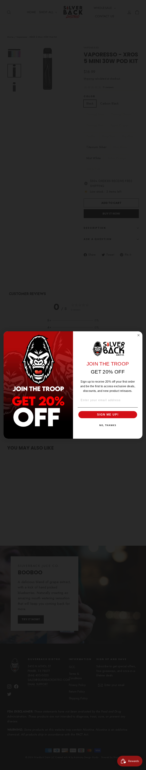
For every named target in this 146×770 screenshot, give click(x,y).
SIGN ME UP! (108, 414)
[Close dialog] (138, 335)
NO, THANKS (107, 425)
